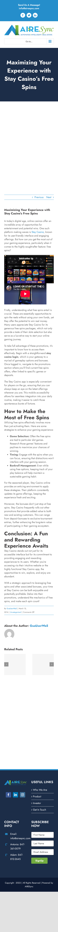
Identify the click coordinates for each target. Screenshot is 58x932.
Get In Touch (39, 810)
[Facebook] (8, 794)
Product (37, 796)
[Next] (52, 664)
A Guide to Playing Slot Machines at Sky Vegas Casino (43, 664)
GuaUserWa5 (12, 608)
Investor (37, 803)
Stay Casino (38, 232)
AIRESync (29, 886)
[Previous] (6, 664)
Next (48, 197)
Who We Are (40, 790)
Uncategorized (15, 612)
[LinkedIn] (15, 794)
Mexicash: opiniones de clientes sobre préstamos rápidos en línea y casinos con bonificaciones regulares (15, 664)
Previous (39, 197)
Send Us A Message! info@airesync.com (29, 6)
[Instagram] (22, 794)
